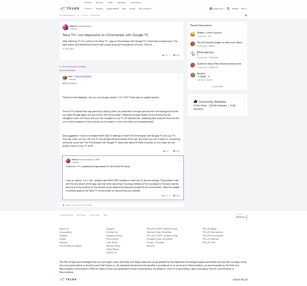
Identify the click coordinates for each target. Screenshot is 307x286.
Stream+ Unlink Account (209, 32)
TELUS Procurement (212, 235)
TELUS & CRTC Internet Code (162, 228)
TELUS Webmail (210, 239)
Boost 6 (201, 73)
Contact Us (112, 232)
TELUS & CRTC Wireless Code (162, 235)
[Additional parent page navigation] (78, 15)
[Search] (228, 8)
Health (110, 2)
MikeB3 (212, 46)
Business (99, 2)
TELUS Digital (209, 228)
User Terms (112, 242)
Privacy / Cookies (155, 242)
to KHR (96, 160)
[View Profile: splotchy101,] (192, 65)
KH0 (209, 36)
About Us (64, 228)
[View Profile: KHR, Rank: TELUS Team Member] (64, 77)
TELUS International (212, 232)
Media (62, 239)
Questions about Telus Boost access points (219, 63)
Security (151, 245)
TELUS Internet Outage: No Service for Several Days (220, 42)
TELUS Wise (208, 242)
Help (105, 215)
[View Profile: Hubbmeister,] (192, 53)
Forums (85, 15)
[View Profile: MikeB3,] (192, 44)
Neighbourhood (114, 235)
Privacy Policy (94, 215)
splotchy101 (213, 67)
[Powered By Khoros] (242, 216)
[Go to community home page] (69, 9)
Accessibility (65, 232)
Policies (63, 242)
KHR (70, 76)
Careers (63, 235)
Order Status (112, 249)
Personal (88, 2)
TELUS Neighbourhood (66, 15)
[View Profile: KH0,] (192, 34)
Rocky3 (209, 80)
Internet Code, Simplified (159, 232)
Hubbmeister (214, 57)
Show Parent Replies (67, 70)
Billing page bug (205, 52)
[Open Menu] (246, 15)
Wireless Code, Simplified (159, 239)
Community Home (66, 215)
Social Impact (136, 2)
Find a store (112, 239)
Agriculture (122, 2)
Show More (69, 49)
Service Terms (113, 245)
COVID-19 (111, 252)
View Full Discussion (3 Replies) (74, 67)
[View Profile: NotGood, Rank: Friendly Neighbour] (65, 27)
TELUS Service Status (70, 245)
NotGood (73, 26)
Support (110, 228)
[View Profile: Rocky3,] (192, 75)
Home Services (95, 15)
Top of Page (81, 215)
